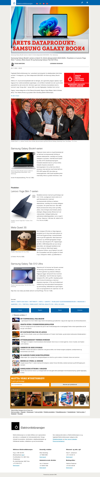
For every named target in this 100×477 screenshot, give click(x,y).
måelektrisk (71, 412)
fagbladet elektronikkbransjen (64, 301)
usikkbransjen (61, 412)
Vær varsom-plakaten (71, 439)
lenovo (47, 301)
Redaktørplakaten (58, 439)
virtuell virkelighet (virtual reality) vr (38, 304)
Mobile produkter (49, 412)
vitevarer (30, 412)
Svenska (80, 310)
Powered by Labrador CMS (50, 474)
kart (23, 455)
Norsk (20, 310)
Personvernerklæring (58, 441)
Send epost (16, 465)
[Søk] (82, 2)
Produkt (20, 414)
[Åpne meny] (87, 2)
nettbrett (33, 301)
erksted (14, 414)
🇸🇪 (40, 4)
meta (41, 301)
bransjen (81, 301)
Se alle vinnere (15, 96)
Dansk (60, 310)
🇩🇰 (44, 4)
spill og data (59, 304)
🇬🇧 (37, 4)
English (40, 310)
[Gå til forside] (21, 2)
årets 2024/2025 (22, 301)
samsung (14, 304)
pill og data (81, 412)
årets (13, 301)
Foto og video (15, 412)
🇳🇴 (47, 4)
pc (20, 304)
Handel (23, 412)
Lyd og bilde (38, 412)
